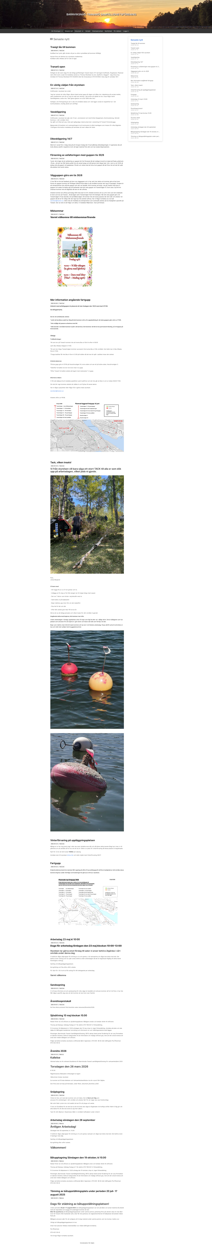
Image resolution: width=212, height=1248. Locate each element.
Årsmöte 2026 (58, 1051)
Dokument (78, 31)
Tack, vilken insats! (60, 462)
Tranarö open (57, 66)
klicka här (70, 855)
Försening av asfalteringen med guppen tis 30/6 (77, 155)
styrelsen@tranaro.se (57, 201)
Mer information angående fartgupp (70, 299)
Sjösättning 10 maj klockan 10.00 (68, 1015)
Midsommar (57, 210)
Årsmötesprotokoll (60, 1001)
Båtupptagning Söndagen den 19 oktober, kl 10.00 (78, 1157)
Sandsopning (57, 984)
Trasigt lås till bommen (63, 47)
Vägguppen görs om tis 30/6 (66, 175)
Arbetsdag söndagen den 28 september (72, 1120)
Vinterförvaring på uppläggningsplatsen (72, 840)
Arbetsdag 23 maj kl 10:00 (65, 939)
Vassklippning (58, 111)
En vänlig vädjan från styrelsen (67, 85)
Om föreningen (56, 31)
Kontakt (88, 31)
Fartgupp (55, 863)
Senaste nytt (69, 31)
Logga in (126, 31)
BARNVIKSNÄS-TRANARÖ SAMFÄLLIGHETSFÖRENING (101, 14)
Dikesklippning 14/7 (61, 138)
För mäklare (117, 31)
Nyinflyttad (108, 31)
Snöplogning (57, 1091)
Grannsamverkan (97, 31)
